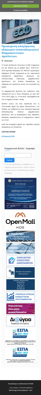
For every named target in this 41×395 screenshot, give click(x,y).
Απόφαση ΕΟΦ (8, 136)
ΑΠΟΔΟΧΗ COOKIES (20, 6)
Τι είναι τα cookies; (20, 10)
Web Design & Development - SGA (20, 390)
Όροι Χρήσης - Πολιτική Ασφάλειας (21, 388)
